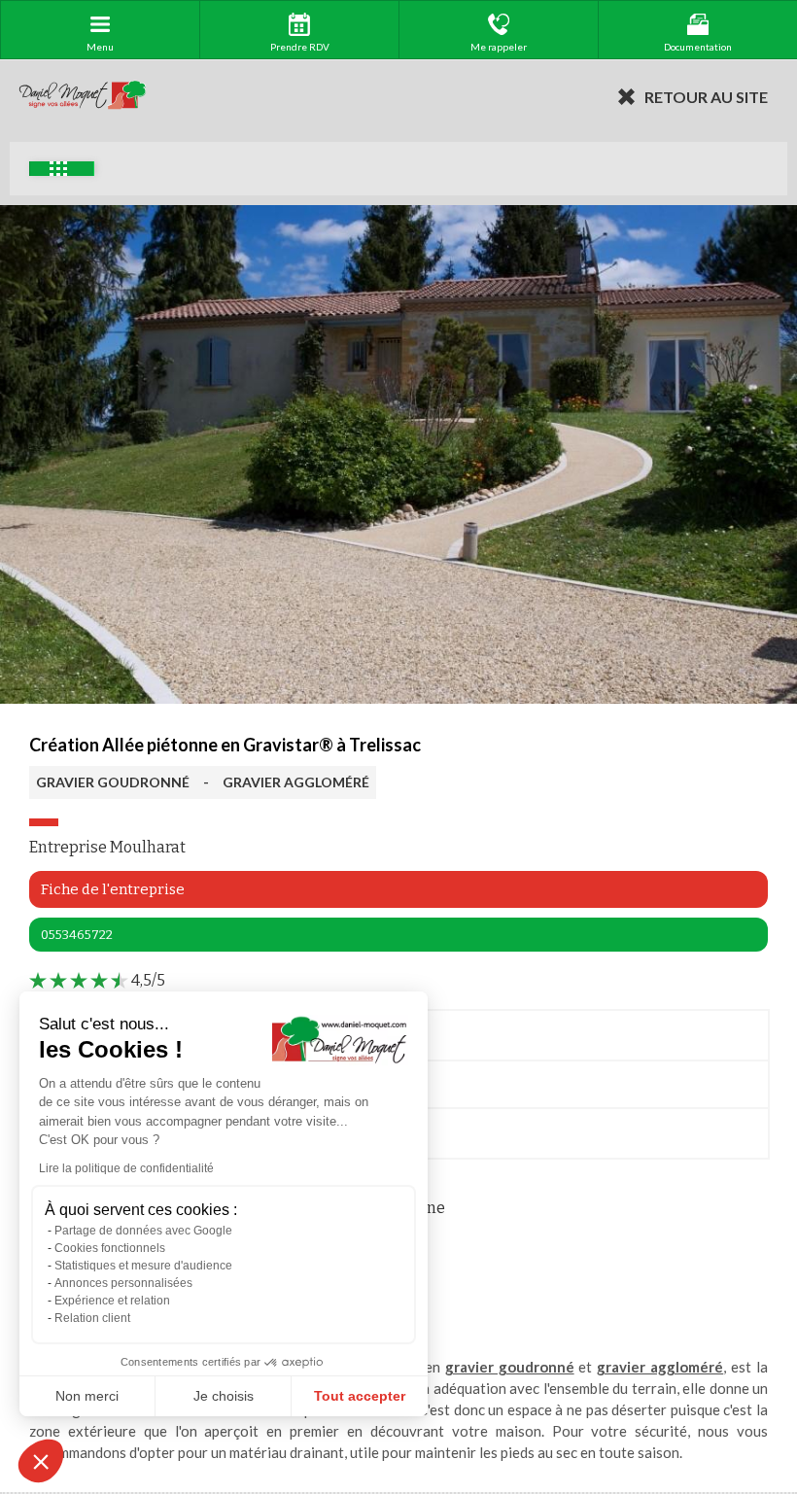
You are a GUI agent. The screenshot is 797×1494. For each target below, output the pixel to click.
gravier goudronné (509, 1366)
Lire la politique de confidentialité (126, 1168)
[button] (40, 1461)
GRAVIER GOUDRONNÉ (113, 782)
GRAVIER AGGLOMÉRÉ (296, 782)
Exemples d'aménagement (61, 168)
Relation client (92, 1318)
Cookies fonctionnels (109, 1248)
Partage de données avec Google (143, 1230)
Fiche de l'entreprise (113, 889)
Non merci (87, 1396)
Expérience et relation (112, 1300)
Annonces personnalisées (123, 1283)
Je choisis (223, 1396)
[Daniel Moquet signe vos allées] (83, 96)
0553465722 (77, 934)
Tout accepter (359, 1396)
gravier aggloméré (660, 1366)
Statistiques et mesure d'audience (143, 1265)
